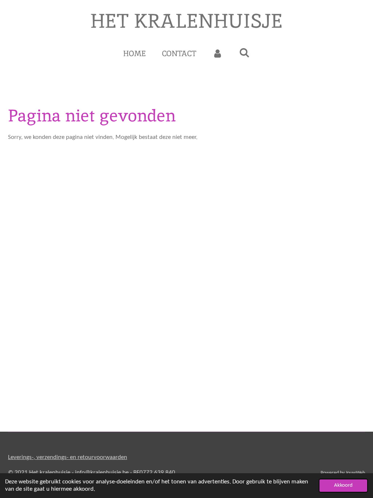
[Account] (217, 54)
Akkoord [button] (343, 485)
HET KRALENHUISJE (186, 21)
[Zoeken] (244, 53)
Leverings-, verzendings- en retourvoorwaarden (67, 457)
